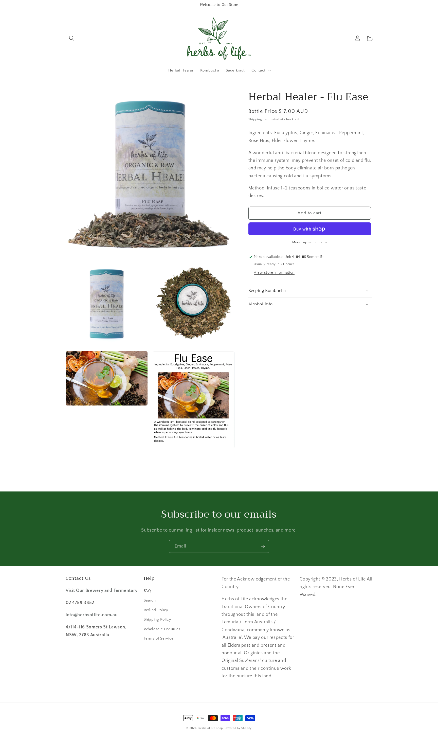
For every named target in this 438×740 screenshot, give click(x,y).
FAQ (147, 591)
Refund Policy (156, 610)
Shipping (255, 119)
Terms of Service (159, 638)
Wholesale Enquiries (162, 629)
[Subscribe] (263, 546)
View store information (274, 272)
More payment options (309, 242)
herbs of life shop (210, 728)
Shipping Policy (157, 619)
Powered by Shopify (238, 728)
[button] (72, 38)
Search (150, 600)
